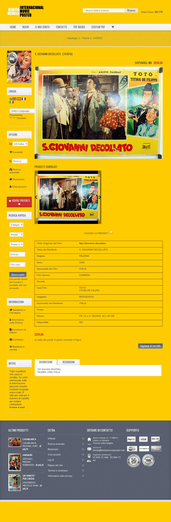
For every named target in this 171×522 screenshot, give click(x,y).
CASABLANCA (29, 439)
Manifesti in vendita (17, 348)
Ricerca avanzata (15, 171)
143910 (97, 38)
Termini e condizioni (58, 470)
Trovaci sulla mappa (103, 443)
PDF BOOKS (79, 27)
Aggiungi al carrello (150, 346)
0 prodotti (18, 152)
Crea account (19, 186)
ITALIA (85, 38)
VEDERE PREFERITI (20, 201)
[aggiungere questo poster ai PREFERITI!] (111, 232)
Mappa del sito (55, 465)
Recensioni (18, 179)
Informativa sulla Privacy (17, 321)
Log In (51, 459)
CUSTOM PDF (98, 27)
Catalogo (72, 38)
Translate (21, 118)
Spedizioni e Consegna (18, 311)
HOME (13, 27)
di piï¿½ (40, 464)
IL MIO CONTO (42, 27)
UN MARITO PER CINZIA (29, 477)
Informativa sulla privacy (60, 475)
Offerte (51, 438)
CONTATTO (61, 27)
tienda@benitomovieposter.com (109, 450)
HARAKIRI (27, 455)
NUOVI (25, 27)
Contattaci (18, 339)
